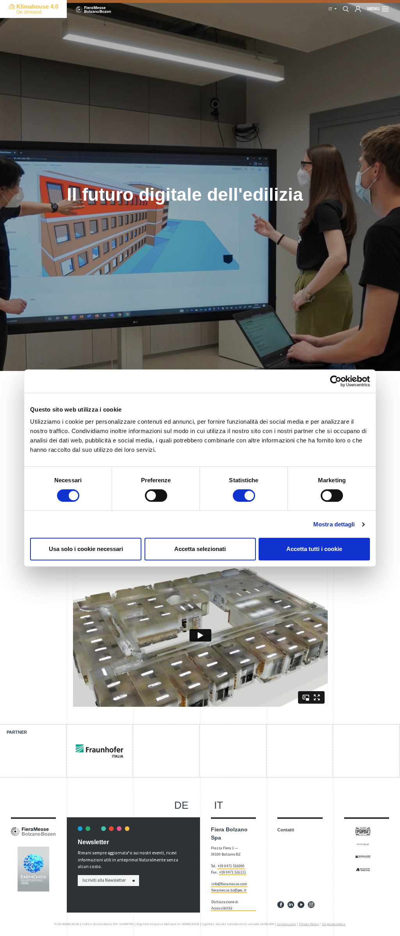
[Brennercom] (363, 844)
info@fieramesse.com (229, 883)
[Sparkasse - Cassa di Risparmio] (363, 856)
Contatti (285, 829)
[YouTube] (301, 904)
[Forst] (363, 831)
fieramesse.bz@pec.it (228, 890)
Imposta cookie (333, 924)
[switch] (156, 495)
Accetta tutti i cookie (314, 549)
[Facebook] (280, 904)
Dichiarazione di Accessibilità (224, 904)
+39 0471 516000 (231, 865)
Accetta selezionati (200, 549)
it (218, 805)
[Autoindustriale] (363, 869)
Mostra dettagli (334, 524)
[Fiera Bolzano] (93, 9)
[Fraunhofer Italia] (100, 751)
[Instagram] (311, 904)
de (181, 805)
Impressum (286, 924)
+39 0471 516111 (232, 872)
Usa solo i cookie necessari (86, 549)
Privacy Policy (309, 924)
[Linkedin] (291, 904)
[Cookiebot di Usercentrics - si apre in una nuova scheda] (336, 381)
